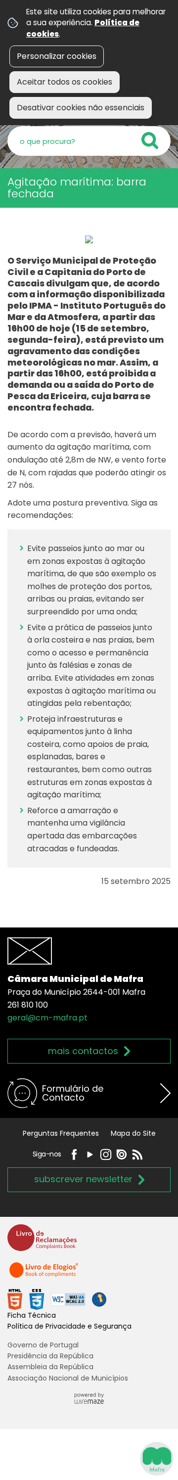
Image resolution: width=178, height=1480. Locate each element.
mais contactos (83, 1051)
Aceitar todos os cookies (64, 82)
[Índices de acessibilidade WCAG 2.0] (56, 1298)
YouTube (90, 1154)
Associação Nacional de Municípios (67, 1378)
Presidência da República (50, 1356)
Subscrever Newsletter (83, 1179)
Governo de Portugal (43, 1345)
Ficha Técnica (31, 1315)
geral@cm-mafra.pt (47, 1017)
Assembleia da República (50, 1367)
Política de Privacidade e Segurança (69, 1326)
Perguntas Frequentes (61, 1133)
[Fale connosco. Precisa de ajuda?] (89, 1458)
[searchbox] (89, 141)
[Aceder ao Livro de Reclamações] (42, 1242)
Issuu (122, 1154)
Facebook (74, 1154)
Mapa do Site (133, 1133)
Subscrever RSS (137, 1154)
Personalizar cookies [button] (56, 56)
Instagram (106, 1154)
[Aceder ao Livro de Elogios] (44, 1274)
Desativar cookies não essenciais (80, 107)
